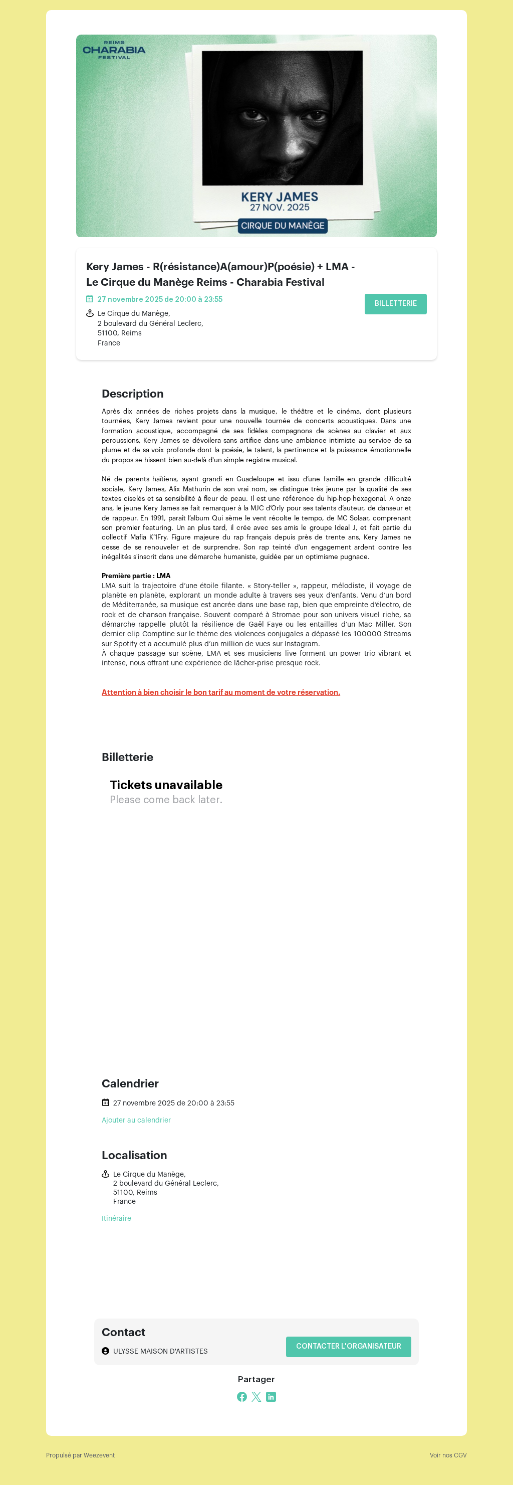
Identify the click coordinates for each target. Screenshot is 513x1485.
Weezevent (99, 1455)
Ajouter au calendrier (136, 1120)
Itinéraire (116, 1218)
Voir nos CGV (448, 1455)
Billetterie (396, 303)
